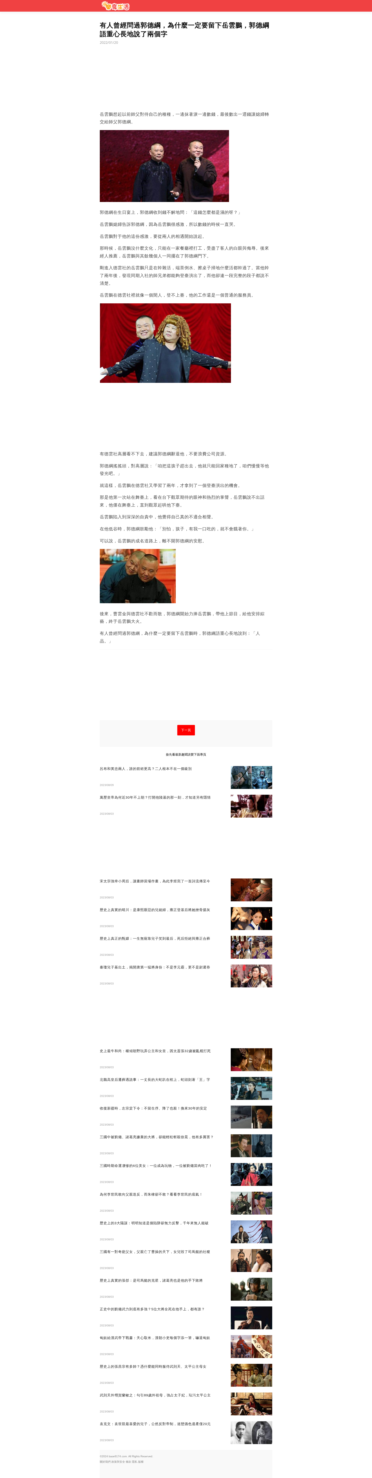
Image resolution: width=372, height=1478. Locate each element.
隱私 (134, 1461)
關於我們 (105, 1461)
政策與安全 (118, 1461)
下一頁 (186, 730)
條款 (128, 1461)
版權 (141, 1461)
